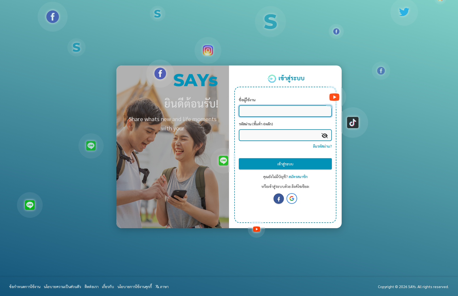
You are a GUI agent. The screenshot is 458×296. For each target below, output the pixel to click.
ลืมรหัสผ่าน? (322, 146)
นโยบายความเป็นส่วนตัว (62, 286)
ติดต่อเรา (92, 286)
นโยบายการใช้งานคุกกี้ (134, 286)
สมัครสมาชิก (298, 176)
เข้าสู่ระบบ (285, 163)
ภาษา (164, 286)
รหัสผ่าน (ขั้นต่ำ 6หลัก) (256, 123)
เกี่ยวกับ (108, 286)
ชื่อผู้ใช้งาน (247, 99)
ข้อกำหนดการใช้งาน (24, 286)
